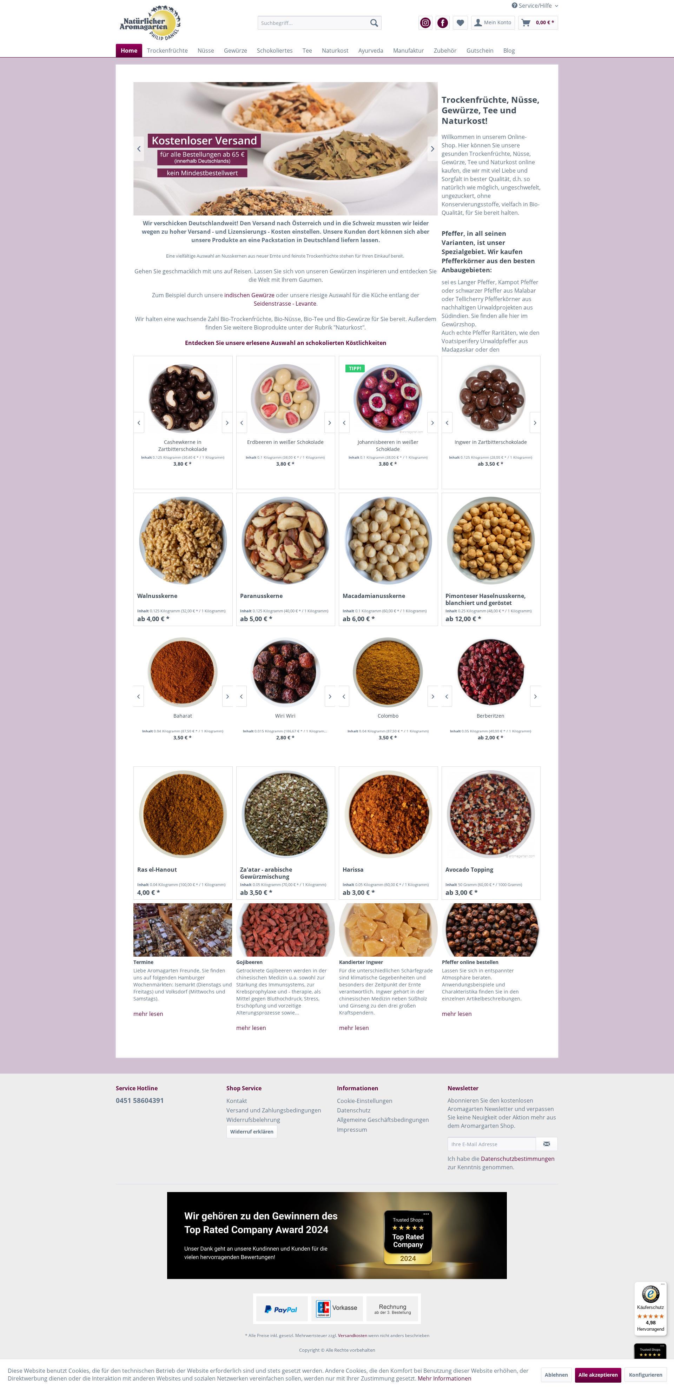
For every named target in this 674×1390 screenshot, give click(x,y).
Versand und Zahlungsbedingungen (273, 1110)
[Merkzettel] (460, 23)
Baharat (182, 715)
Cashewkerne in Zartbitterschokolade (182, 445)
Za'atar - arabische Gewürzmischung (266, 873)
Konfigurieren (645, 1374)
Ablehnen (556, 1374)
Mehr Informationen (444, 1378)
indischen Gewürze (249, 295)
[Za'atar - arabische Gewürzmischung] (286, 814)
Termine (143, 962)
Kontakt (236, 1101)
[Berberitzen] (491, 672)
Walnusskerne (157, 596)
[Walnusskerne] (183, 541)
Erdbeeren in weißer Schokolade (285, 442)
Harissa (353, 869)
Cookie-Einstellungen (364, 1101)
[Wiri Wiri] (285, 672)
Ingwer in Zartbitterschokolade (491, 442)
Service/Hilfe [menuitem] (535, 5)
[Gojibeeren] (285, 930)
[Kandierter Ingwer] (388, 930)
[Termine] (182, 930)
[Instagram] (425, 23)
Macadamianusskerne (374, 596)
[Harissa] (388, 814)
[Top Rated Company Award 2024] (337, 1235)
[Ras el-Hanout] (183, 814)
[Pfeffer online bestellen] (491, 930)
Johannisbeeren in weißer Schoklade (388, 445)
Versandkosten (352, 1335)
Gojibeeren (249, 962)
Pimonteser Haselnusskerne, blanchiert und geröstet (485, 599)
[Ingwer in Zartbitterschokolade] (491, 398)
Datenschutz (353, 1110)
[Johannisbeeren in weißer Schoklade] (388, 398)
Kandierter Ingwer (361, 962)
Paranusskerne (261, 596)
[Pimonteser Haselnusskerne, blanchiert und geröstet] (491, 541)
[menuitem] (320, 23)
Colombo (388, 715)
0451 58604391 (140, 1100)
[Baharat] (182, 672)
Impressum (352, 1129)
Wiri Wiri (285, 715)
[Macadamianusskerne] (388, 541)
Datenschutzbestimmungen (518, 1159)
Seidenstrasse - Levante (285, 303)
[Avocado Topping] (491, 814)
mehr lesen (148, 1014)
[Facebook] (443, 23)
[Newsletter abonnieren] (547, 1144)
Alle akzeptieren (598, 1374)
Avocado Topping (469, 869)
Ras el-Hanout (157, 869)
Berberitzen (490, 715)
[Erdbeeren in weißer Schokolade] (285, 398)
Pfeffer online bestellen (470, 962)
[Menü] (663, 1286)
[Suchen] (374, 23)
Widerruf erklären (251, 1131)
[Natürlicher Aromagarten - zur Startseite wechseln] (149, 22)
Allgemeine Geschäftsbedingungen (383, 1120)
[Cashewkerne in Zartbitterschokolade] (182, 398)
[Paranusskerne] (286, 541)
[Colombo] (388, 672)
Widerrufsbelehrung (253, 1120)
